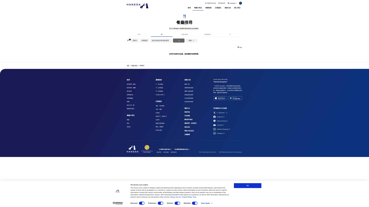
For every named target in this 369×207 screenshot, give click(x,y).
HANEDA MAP (160, 94)
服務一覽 (186, 84)
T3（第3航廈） (160, 91)
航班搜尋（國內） (132, 84)
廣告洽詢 (187, 127)
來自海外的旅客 (188, 101)
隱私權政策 (174, 152)
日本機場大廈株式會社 (165, 149)
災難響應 (187, 134)
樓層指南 (208, 8)
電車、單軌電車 (160, 106)
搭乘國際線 (130, 98)
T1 (161, 34)
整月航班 (129, 91)
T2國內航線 (184, 34)
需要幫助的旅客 (188, 87)
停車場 (157, 113)
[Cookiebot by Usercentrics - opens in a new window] (117, 203)
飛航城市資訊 (130, 108)
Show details (205, 203)
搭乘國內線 (130, 94)
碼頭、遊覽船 (159, 126)
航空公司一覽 (130, 105)
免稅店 (129, 126)
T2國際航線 (207, 34)
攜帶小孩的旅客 (188, 91)
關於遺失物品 (188, 119)
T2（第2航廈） (160, 87)
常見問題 (187, 115)
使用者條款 (166, 152)
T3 (230, 34)
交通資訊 (218, 8)
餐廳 (128, 119)
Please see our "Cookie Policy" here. (183, 197)
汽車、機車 (159, 109)
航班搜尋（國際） (132, 87)
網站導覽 (159, 152)
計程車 (157, 119)
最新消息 (187, 112)
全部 (139, 34)
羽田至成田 (159, 130)
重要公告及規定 (189, 130)
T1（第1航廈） (160, 84)
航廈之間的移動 (160, 123)
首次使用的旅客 (188, 98)
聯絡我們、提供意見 (190, 123)
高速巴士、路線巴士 (161, 116)
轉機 (128, 101)
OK (248, 185)
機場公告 (187, 108)
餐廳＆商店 (198, 8)
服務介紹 (228, 8)
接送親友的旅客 (188, 94)
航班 (189, 8)
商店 (128, 123)
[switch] (160, 203)
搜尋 (240, 3)
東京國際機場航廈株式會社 (181, 149)
